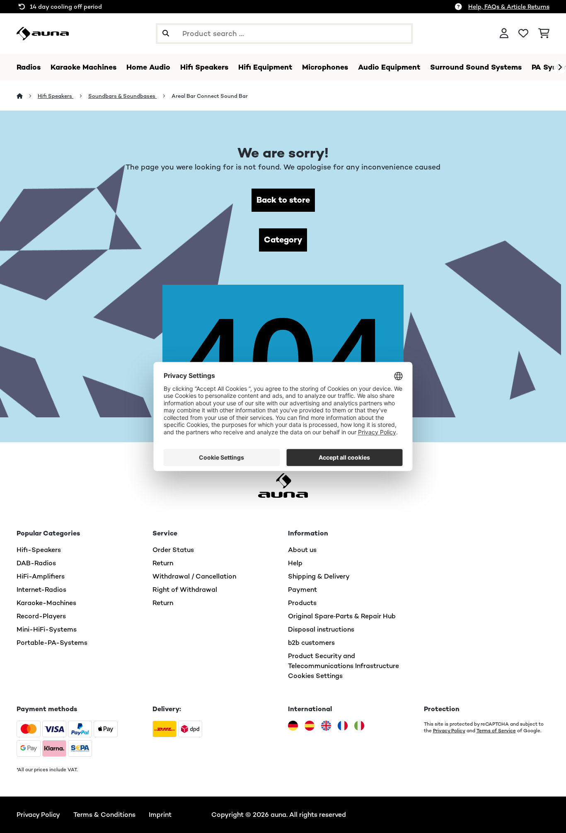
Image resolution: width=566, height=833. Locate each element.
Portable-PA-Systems (52, 642)
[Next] (560, 67)
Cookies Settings (315, 675)
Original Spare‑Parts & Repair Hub (342, 616)
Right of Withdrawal (184, 589)
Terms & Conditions (104, 814)
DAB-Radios (36, 563)
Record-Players (41, 616)
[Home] (27, 95)
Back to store (283, 200)
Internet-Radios (41, 589)
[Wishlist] (523, 33)
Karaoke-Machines (46, 602)
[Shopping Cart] (543, 33)
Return (162, 563)
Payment (302, 589)
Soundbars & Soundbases (122, 95)
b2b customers (311, 642)
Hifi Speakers (55, 95)
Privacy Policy (449, 731)
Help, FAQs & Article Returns (508, 6)
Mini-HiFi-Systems (47, 629)
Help (295, 563)
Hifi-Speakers (39, 549)
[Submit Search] (165, 34)
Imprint (160, 814)
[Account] (504, 33)
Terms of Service (496, 731)
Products (302, 602)
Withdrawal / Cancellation (194, 576)
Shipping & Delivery (319, 576)
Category (283, 240)
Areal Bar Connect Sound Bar (210, 95)
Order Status (173, 549)
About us (302, 549)
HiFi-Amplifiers (41, 576)
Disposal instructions (321, 629)
